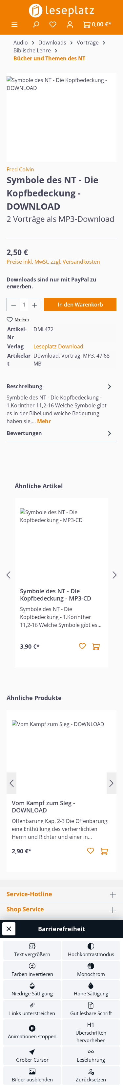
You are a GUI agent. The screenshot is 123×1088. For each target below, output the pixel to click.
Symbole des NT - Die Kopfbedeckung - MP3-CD (55, 594)
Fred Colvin (20, 169)
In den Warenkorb (80, 304)
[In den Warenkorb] (96, 646)
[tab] (60, 403)
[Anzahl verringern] (13, 304)
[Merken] (82, 646)
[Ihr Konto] (70, 24)
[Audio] (61, 113)
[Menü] (14, 24)
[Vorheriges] (8, 574)
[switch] (32, 950)
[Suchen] (36, 24)
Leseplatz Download (58, 346)
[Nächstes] (115, 574)
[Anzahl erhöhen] (35, 304)
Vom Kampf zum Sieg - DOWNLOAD (43, 806)
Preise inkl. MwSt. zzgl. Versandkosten (53, 261)
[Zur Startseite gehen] (61, 10)
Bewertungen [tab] (24, 433)
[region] (61, 113)
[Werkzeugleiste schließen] (8, 928)
